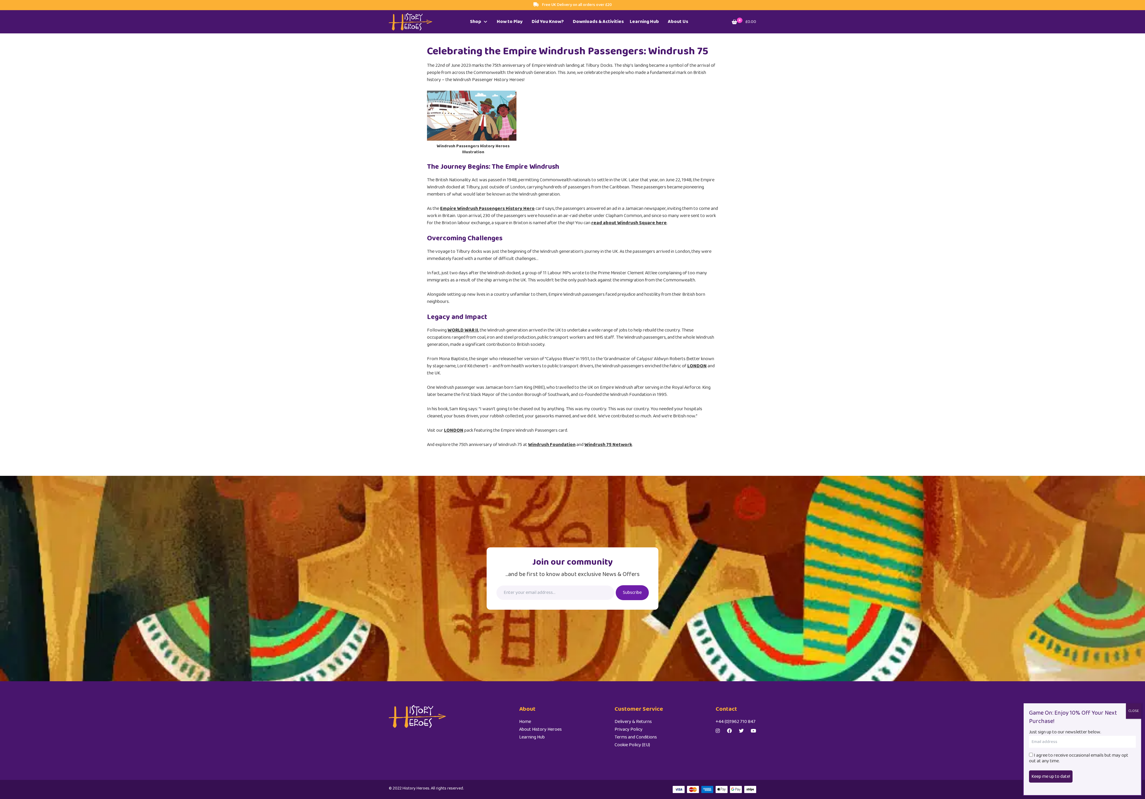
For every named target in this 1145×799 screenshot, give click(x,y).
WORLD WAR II (463, 330)
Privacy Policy (629, 729)
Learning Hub (644, 21)
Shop (475, 21)
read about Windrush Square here (629, 223)
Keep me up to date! (1050, 776)
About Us (678, 21)
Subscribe (632, 592)
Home (525, 721)
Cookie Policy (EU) (632, 745)
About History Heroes (540, 729)
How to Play (510, 21)
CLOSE (1133, 711)
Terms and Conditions (636, 737)
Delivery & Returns (633, 721)
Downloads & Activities (598, 21)
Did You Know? (548, 21)
